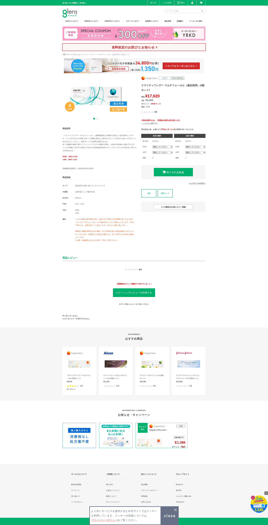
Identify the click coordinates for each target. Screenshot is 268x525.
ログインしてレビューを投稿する (134, 292)
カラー (132, 21)
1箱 (148, 193)
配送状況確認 (76, 484)
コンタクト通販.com (183, 496)
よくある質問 (166, 2)
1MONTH (112, 21)
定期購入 (180, 21)
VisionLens (180, 502)
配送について (111, 496)
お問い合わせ (146, 502)
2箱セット (165, 193)
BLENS (178, 490)
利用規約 (144, 496)
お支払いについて (112, 490)
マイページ (75, 490)
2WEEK (91, 21)
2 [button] (97, 119)
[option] (96, 96)
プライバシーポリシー (149, 490)
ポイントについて (112, 502)
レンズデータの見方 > (197, 183)
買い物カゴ (75, 496)
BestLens (179, 484)
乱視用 (152, 21)
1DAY (71, 21)
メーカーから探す (196, 21)
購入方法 (153, 2)
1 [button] (94, 119)
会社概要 (144, 484)
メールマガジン (77, 502)
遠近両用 (167, 21)
